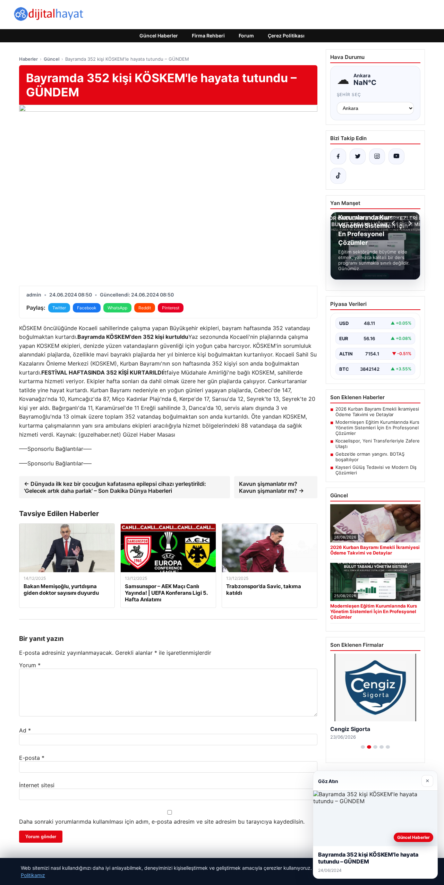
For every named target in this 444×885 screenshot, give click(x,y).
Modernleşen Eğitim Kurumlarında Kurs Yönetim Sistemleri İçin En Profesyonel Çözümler (377, 427)
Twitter (59, 307)
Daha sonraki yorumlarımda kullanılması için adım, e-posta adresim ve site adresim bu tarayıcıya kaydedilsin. (162, 821)
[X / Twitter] (358, 156)
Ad (25, 730)
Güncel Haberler (158, 35)
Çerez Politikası (286, 35)
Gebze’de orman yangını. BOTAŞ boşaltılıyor (369, 456)
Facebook (86, 307)
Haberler (28, 59)
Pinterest (170, 307)
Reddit (144, 307)
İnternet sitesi (36, 785)
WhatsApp (117, 307)
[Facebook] (338, 156)
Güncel (51, 59)
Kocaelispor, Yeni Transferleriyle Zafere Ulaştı (377, 443)
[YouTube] (396, 156)
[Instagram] (377, 156)
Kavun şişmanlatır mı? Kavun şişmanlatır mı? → (271, 487)
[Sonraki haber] (409, 223)
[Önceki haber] (394, 223)
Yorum (30, 665)
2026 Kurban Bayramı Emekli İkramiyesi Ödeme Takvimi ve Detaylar (377, 411)
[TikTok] (338, 176)
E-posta (31, 757)
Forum (246, 35)
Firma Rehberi (208, 35)
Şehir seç (349, 94)
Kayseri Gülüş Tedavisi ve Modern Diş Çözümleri (376, 469)
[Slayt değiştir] (363, 747)
